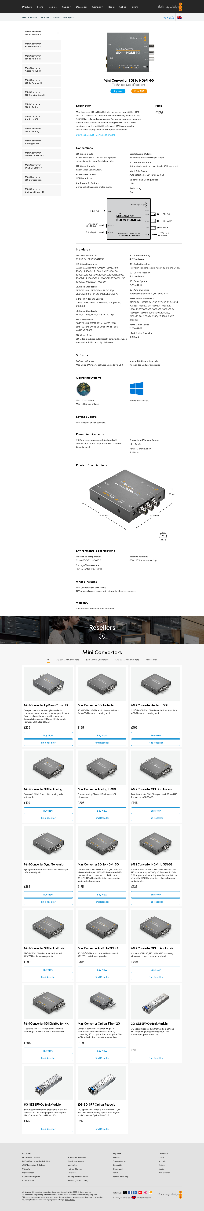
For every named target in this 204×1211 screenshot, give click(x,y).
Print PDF (139, 91)
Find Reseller (48, 742)
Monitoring (72, 1165)
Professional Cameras (31, 1157)
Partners (162, 1165)
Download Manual (85, 134)
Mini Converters (29, 17)
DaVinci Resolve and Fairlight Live (36, 1161)
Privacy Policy (164, 1172)
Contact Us (117, 1165)
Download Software (105, 134)
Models (56, 17)
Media (111, 6)
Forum (134, 6)
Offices (161, 1157)
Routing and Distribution (78, 1176)
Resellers (53, 6)
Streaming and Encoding (78, 1180)
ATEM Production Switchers (33, 1165)
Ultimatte (26, 1169)
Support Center (119, 1161)
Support (66, 6)
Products (27, 6)
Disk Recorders (28, 1172)
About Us (162, 1161)
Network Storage (75, 1169)
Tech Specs (68, 17)
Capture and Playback (31, 1176)
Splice (122, 6)
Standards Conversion (77, 1157)
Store (40, 6)
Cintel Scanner (28, 1180)
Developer (81, 6)
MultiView (72, 1172)
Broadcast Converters (76, 1161)
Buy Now (117, 91)
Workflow (44, 17)
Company (97, 6)
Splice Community (120, 1176)
